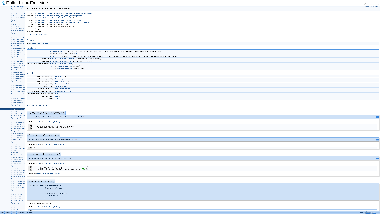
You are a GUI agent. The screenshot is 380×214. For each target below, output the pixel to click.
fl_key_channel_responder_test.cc (20, 15)
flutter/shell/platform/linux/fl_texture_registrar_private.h (57, 20)
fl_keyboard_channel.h (17, 41)
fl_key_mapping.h (16, 35)
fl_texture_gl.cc (15, 209)
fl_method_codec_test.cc (18, 83)
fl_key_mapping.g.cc (16, 33)
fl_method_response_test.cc (18, 87)
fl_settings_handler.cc (17, 159)
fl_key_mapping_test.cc (17, 37)
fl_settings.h (14, 152)
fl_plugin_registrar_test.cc (18, 128)
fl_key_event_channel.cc (18, 28)
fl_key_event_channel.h (17, 30)
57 (39, 122)
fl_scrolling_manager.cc (17, 144)
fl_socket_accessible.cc (17, 172)
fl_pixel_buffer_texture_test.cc (19, 109)
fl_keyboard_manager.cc (18, 57)
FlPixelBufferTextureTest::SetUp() (48, 173)
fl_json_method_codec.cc (18, 6)
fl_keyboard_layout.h (17, 52)
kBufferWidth (59, 76)
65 (39, 163)
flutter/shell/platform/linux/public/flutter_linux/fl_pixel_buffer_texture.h (64, 13)
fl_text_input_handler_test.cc (19, 205)
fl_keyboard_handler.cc (17, 43)
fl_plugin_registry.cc (16, 131)
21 (39, 207)
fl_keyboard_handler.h (17, 46)
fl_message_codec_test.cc (18, 65)
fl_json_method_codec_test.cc (19, 9)
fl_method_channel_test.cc (18, 76)
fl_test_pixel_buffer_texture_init (60, 61)
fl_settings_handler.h (16, 161)
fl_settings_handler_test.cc (18, 163)
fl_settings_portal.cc (16, 166)
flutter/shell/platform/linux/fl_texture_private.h (53, 18)
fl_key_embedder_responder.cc (19, 17)
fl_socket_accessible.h (17, 174)
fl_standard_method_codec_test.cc (20, 183)
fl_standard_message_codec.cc (19, 176)
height (57, 91)
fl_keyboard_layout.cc (17, 50)
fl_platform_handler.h (17, 120)
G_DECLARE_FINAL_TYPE (58, 51)
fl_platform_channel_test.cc (18, 115)
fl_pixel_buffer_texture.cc (18, 105)
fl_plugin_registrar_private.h (18, 126)
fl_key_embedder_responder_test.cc (21, 22)
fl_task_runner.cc (15, 190)
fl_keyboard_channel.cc (17, 39)
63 (39, 144)
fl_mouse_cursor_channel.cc (19, 89)
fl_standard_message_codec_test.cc (21, 179)
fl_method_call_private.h (18, 70)
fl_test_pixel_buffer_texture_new (61, 63)
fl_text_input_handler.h (17, 203)
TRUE (56, 98)
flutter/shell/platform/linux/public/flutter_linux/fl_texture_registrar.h (62, 22)
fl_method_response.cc (17, 85)
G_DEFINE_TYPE (55, 56)
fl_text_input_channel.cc (17, 196)
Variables (377, 6)
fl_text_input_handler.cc (17, 200)
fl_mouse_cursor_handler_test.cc (20, 98)
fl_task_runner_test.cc (17, 194)
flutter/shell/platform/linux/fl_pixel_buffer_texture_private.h (59, 16)
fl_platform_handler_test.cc (18, 122)
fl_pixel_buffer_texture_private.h (20, 107)
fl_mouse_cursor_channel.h (18, 91)
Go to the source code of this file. (37, 34)
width (56, 89)
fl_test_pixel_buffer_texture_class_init (63, 59)
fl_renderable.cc (15, 139)
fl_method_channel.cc (17, 72)
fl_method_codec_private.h (18, 81)
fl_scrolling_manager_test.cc (19, 148)
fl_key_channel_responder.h (19, 13)
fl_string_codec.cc (16, 185)
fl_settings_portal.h (16, 168)
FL (103, 51)
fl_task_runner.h (15, 192)
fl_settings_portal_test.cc (18, 170)
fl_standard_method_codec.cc (19, 181)
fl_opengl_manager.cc (17, 100)
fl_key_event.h (15, 26)
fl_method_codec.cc (16, 78)
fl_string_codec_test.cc (17, 187)
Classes (367, 6)
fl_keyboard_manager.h (17, 59)
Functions (372, 6)
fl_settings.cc (14, 150)
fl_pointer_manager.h (17, 135)
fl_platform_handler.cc (17, 118)
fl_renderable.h (15, 142)
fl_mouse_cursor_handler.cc (19, 94)
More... (76, 53)
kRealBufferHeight (61, 84)
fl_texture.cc (14, 207)
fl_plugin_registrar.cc (16, 124)
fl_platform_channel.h (17, 113)
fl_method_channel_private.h (19, 74)
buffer (65, 86)
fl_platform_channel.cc (17, 111)
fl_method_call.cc (16, 67)
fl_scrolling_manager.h (17, 146)
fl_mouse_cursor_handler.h (18, 96)
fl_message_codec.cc (17, 63)
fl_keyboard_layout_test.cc (18, 54)
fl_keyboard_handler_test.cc (19, 48)
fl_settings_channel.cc (17, 155)
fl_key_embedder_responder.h (19, 20)
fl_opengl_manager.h (17, 102)
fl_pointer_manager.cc (17, 133)
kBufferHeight (59, 79)
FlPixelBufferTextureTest (40, 43)
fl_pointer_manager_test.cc (18, 137)
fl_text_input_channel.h (17, 198)
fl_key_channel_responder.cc (19, 11)
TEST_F (52, 66)
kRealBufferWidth (60, 81)
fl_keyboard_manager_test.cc (19, 61)
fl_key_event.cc (15, 24)
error (56, 94)
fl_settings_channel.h (17, 157)
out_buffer (58, 86)
